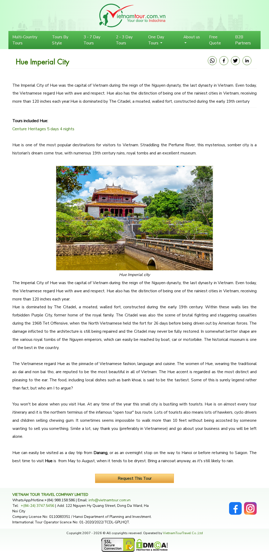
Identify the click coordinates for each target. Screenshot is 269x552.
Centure (19, 129)
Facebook (235, 504)
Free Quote (215, 40)
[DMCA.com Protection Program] (152, 544)
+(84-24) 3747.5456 (38, 505)
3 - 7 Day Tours (92, 40)
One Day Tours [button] (156, 40)
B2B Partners (243, 40)
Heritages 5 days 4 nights (50, 129)
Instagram (250, 504)
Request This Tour (135, 478)
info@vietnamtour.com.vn (110, 500)
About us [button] (191, 37)
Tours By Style (60, 40)
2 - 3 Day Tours (124, 40)
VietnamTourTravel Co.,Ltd (183, 533)
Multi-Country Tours (24, 40)
